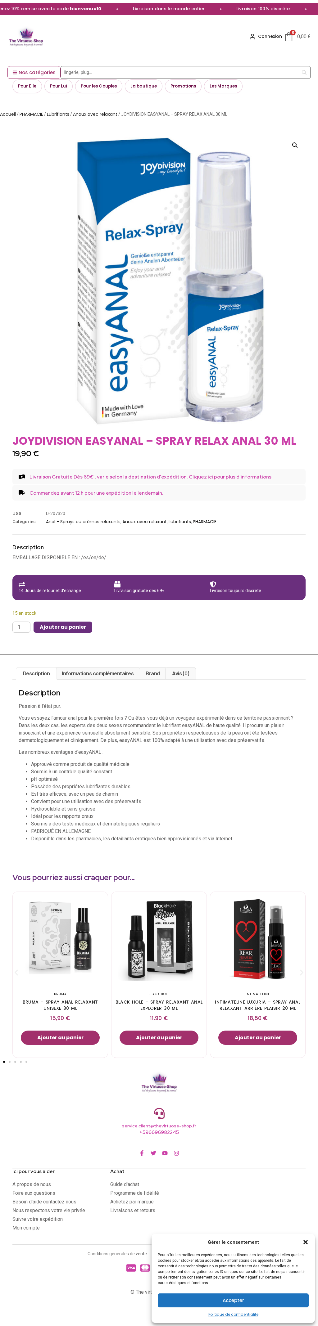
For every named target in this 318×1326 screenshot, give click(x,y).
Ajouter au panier (63, 627)
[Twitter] (153, 1153)
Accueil (8, 114)
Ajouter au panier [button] (60, 1037)
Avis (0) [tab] (180, 673)
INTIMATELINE (258, 994)
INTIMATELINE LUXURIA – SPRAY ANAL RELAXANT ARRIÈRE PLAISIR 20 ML (257, 1005)
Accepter (233, 1300)
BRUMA (60, 994)
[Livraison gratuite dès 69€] (117, 584)
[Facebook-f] (142, 1153)
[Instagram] (176, 1153)
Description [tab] (36, 673)
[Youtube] (164, 1153)
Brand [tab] (153, 673)
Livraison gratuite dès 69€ (139, 590)
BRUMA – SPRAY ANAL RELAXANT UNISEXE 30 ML (60, 1005)
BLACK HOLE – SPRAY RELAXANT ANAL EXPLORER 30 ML (159, 1005)
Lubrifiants (58, 114)
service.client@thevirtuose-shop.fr (159, 1126)
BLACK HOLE (159, 994)
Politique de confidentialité (233, 1314)
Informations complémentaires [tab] (98, 673)
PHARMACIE (31, 114)
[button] (305, 1242)
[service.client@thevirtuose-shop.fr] (159, 1113)
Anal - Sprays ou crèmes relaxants (83, 522)
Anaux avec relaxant (95, 114)
